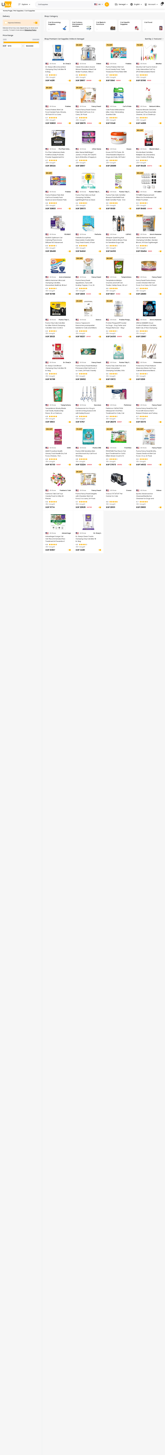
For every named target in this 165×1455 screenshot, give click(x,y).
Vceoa (128, 490)
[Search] (107, 4)
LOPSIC (128, 234)
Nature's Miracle (155, 106)
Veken (98, 64)
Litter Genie (96, 149)
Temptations (126, 277)
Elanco (98, 320)
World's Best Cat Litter (155, 149)
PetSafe (98, 234)
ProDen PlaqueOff (125, 320)
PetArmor (127, 405)
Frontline (127, 448)
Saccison (97, 405)
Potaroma (157, 362)
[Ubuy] (6, 4)
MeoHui (158, 64)
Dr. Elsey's (67, 64)
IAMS (69, 448)
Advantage (66, 533)
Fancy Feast (96, 106)
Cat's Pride (127, 106)
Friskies (128, 64)
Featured (157, 39)
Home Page (7, 11)
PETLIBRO (157, 192)
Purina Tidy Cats (95, 192)
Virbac (158, 490)
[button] (121, 4)
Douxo (129, 149)
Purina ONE (97, 448)
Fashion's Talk (65, 490)
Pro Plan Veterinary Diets (65, 149)
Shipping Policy (30, 30)
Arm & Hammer (155, 234)
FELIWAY (67, 234)
